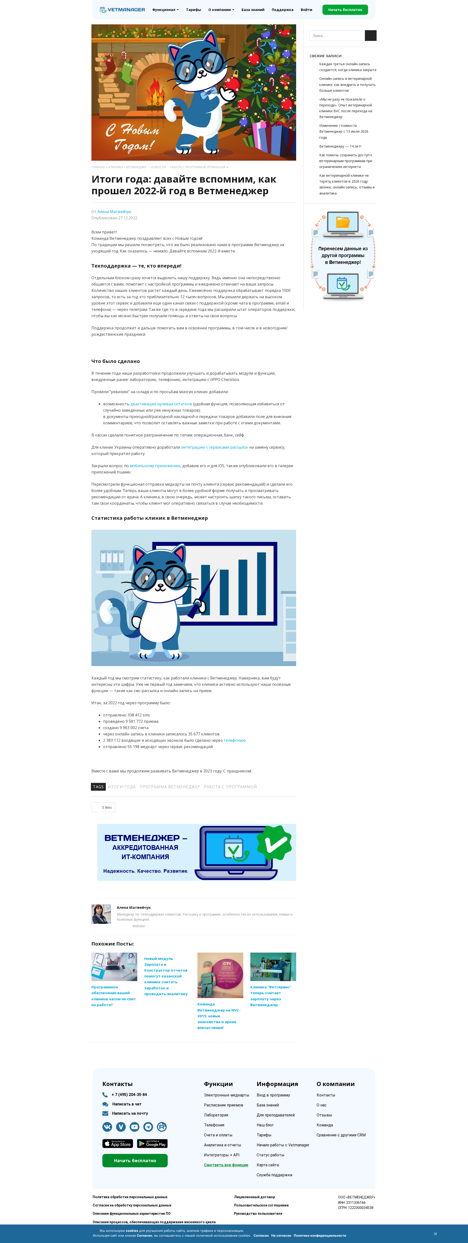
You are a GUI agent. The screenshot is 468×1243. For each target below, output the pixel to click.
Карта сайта (268, 1165)
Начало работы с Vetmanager (283, 1145)
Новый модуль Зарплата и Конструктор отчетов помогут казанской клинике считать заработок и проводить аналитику (166, 976)
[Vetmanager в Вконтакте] (107, 1127)
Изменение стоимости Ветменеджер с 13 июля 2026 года (343, 131)
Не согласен (281, 1235)
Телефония (214, 1125)
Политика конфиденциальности (320, 1235)
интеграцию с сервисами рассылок (214, 447)
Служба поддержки (274, 1175)
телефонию (235, 740)
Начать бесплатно (345, 9)
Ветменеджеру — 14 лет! (340, 146)
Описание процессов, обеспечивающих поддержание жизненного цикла (154, 1222)
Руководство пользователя (258, 1213)
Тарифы (193, 10)
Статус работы (270, 1155)
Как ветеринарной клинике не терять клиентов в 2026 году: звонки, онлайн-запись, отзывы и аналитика (347, 184)
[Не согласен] (435, 1233)
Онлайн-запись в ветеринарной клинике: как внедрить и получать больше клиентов (347, 84)
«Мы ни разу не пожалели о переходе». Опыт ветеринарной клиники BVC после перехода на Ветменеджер (345, 108)
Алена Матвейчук (114, 211)
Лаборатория (216, 1115)
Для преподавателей (276, 1115)
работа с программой (230, 786)
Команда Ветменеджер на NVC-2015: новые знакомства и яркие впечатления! (219, 1016)
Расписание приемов (223, 1105)
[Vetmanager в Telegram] (148, 1127)
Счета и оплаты (218, 1135)
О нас (322, 1105)
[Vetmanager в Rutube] (162, 1127)
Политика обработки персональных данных (130, 1197)
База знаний (253, 10)
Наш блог (265, 1125)
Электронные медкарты (226, 1095)
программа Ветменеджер (170, 786)
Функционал (163, 10)
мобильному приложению (155, 465)
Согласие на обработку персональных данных (132, 1205)
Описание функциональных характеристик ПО (132, 1213)
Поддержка (282, 10)
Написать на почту (130, 1113)
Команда (325, 1125)
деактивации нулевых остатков (161, 404)
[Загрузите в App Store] (117, 1143)
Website (138, 926)
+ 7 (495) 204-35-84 (129, 1094)
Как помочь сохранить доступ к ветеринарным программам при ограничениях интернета (345, 161)
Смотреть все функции (226, 1165)
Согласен (261, 1235)
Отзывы (324, 1115)
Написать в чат (127, 1104)
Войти (306, 10)
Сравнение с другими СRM (341, 1135)
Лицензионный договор (254, 1197)
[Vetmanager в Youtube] (134, 1127)
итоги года (122, 786)
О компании (219, 10)
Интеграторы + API (222, 1155)
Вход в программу (273, 1095)
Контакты (326, 1095)
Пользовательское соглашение (261, 1205)
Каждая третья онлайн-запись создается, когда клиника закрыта (347, 67)
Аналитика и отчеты (222, 1145)
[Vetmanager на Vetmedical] (121, 1127)
